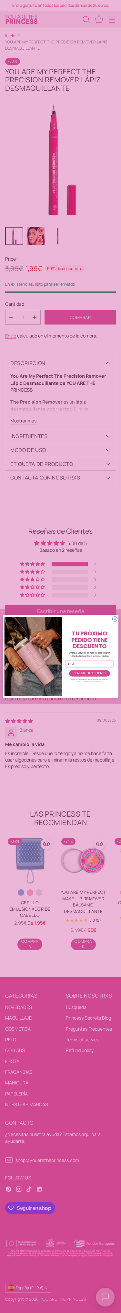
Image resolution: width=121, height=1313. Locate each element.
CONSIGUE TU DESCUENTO (89, 673)
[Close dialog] (114, 619)
